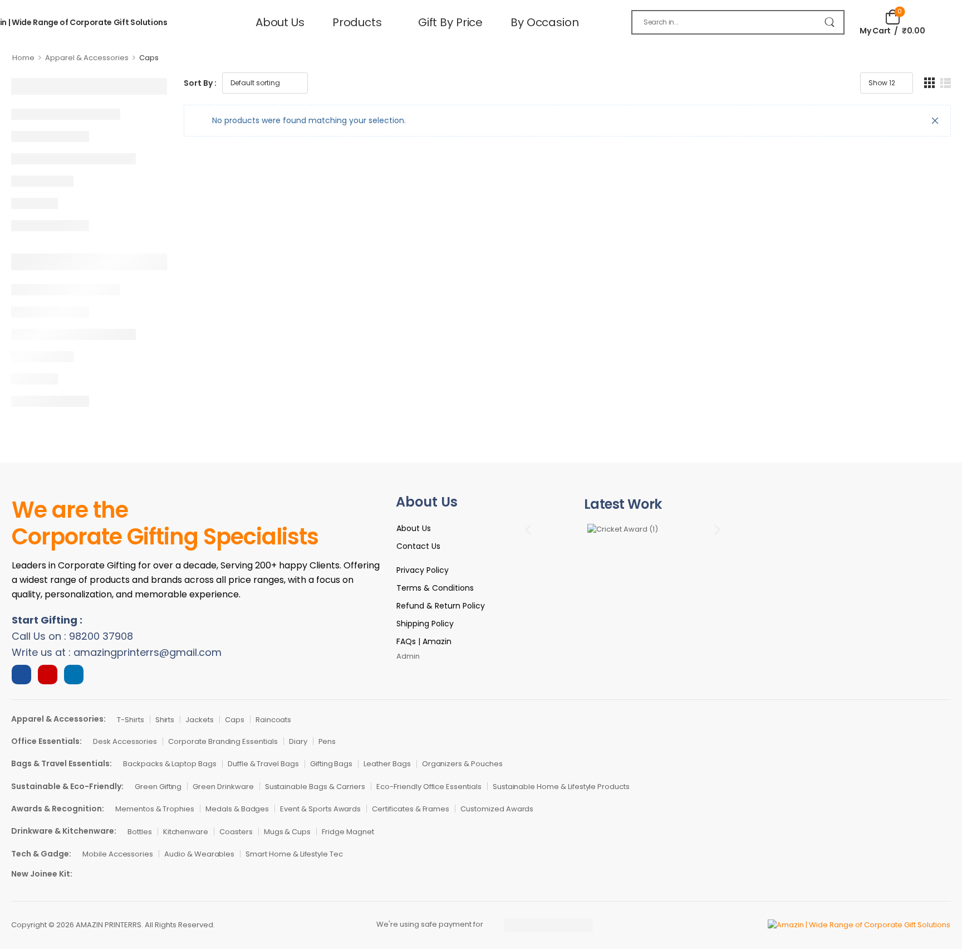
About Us (280, 22)
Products (357, 22)
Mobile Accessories (117, 854)
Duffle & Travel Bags (263, 763)
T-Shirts (130, 719)
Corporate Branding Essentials (223, 741)
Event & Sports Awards (320, 809)
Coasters (236, 831)
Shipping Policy (425, 623)
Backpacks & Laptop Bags (170, 763)
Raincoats (274, 719)
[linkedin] (74, 674)
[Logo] (798, 925)
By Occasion (545, 22)
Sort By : (200, 83)
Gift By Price (450, 22)
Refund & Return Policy (440, 605)
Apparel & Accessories (87, 57)
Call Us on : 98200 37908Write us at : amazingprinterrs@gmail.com (117, 636)
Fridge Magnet (348, 831)
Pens (327, 741)
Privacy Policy (422, 570)
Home (23, 57)
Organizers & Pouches (462, 763)
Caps (234, 719)
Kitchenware (185, 831)
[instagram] (47, 674)
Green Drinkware (223, 786)
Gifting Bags (331, 763)
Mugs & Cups (287, 831)
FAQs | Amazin (423, 641)
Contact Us (418, 546)
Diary (298, 741)
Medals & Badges (237, 809)
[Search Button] (830, 22)
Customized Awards (496, 809)
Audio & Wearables (199, 854)
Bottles (139, 831)
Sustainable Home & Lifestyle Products (561, 786)
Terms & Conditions (435, 587)
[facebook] (21, 674)
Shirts (165, 719)
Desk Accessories (125, 741)
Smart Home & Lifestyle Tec (294, 854)
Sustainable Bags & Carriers (315, 786)
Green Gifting (158, 786)
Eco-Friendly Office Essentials (429, 786)
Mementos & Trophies (154, 809)
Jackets (199, 719)
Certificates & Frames (410, 809)
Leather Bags (387, 763)
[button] (528, 530)
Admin (408, 656)
